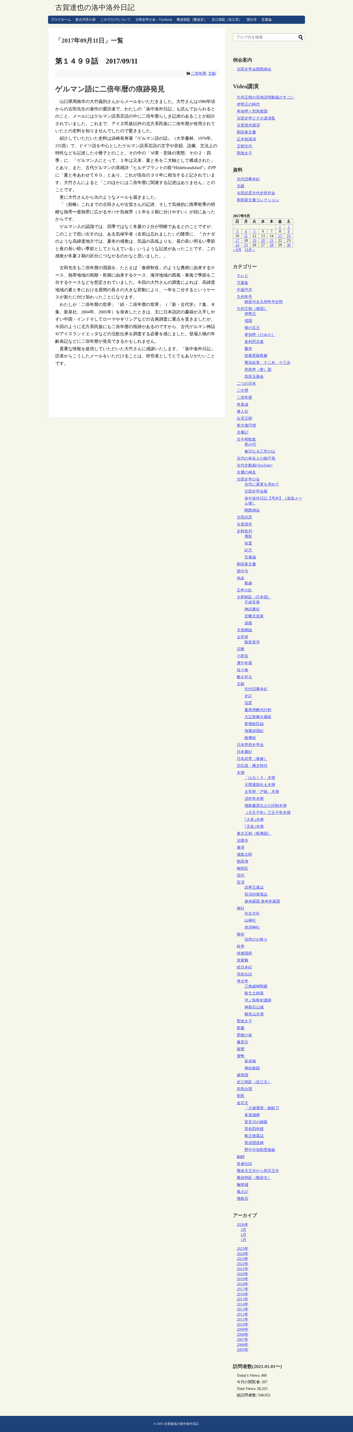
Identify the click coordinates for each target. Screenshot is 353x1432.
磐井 (248, 349)
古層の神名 (246, 472)
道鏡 (248, 623)
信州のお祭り (256, 939)
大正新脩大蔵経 (257, 717)
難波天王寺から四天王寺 (258, 1171)
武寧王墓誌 (254, 887)
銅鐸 (240, 1157)
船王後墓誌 (254, 1136)
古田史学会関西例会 (254, 69)
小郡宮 (242, 656)
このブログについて (115, 19)
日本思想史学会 (250, 745)
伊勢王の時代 (248, 104)
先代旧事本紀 (248, 179)
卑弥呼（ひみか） (259, 335)
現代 (240, 875)
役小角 (242, 670)
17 (237, 240)
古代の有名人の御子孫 (256, 458)
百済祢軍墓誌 (256, 894)
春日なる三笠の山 (259, 451)
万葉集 (242, 283)
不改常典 (252, 602)
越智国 (242, 1075)
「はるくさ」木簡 (259, 778)
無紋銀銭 (252, 1068)
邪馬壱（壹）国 (257, 370)
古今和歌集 (246, 439)
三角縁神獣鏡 (256, 986)
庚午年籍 (244, 663)
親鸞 (240, 1049)
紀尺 (248, 550)
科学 (240, 946)
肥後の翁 (244, 1035)
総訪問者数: (247, 1395)
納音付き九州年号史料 (263, 302)
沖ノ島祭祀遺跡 (257, 1000)
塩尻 (248, 703)
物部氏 (242, 868)
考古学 (242, 981)
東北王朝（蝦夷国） (254, 833)
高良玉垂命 (254, 376)
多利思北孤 (254, 342)
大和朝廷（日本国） (254, 597)
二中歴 (242, 390)
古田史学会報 (256, 491)
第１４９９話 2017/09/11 (96, 61)
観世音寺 (252, 642)
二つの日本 (246, 383)
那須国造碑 (254, 1143)
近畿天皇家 (254, 616)
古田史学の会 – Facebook (153, 19)
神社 (240, 908)
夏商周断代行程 (257, 710)
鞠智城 (242, 1185)
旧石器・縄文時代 (252, 766)
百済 (240, 882)
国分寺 (252, 19)
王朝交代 (244, 146)
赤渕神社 (252, 927)
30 (289, 245)
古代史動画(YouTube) (254, 465)
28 (272, 245)
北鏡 (240, 186)
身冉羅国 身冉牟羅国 (262, 901)
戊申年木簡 (254, 799)
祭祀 (240, 934)
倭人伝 (242, 411)
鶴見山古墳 (254, 1014)
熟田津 (242, 861)
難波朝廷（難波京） (192, 19)
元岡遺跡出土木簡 (259, 785)
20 (263, 240)
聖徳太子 (244, 153)
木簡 (240, 773)
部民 (240, 1096)
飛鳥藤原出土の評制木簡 (265, 806)
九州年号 (244, 297)
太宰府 (242, 637)
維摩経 (250, 738)
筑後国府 (244, 953)
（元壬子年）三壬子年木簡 (267, 813)
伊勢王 (250, 314)
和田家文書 (246, 132)
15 (280, 236)
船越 (248, 583)
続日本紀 (244, 967)
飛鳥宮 (242, 1199)
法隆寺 (242, 840)
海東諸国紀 (254, 731)
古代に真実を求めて (261, 484)
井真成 (242, 404)
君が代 (250, 444)
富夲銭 (250, 1061)
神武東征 (252, 609)
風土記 (242, 1192)
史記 (248, 696)
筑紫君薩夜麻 (256, 356)
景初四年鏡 (254, 1129)
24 (237, 245)
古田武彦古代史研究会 (256, 193)
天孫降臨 (244, 630)
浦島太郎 (244, 854)
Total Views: (247, 1389)
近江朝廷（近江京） (227, 19)
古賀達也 (244, 524)
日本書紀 (244, 752)
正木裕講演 (246, 139)
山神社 (250, 920)
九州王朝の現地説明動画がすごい (265, 97)
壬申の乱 (244, 590)
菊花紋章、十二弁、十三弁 (267, 363)
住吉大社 (252, 913)
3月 (243, 1230)
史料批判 (244, 531)
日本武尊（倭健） (252, 759)
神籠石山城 (254, 1007)
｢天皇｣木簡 (254, 826)
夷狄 (248, 536)
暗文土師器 (254, 993)
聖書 (240, 1028)
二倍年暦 (198, 73)
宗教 (240, 649)
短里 (248, 543)
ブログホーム (61, 19)
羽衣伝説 (244, 974)
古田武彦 (244, 517)
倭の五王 (252, 328)
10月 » (249, 250)
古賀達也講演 (248, 125)
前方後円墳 (246, 425)
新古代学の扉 (85, 19)
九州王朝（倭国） (252, 309)
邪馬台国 (244, 1089)
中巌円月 (244, 290)
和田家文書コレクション (258, 200)
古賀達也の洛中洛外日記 (95, 7)
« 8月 (237, 250)
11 (246, 236)
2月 (243, 1235)
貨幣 (240, 1056)
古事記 (242, 432)
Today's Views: (249, 1375)
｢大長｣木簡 (254, 819)
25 (246, 245)
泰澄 (240, 847)
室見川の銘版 (256, 1122)
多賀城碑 (252, 1115)
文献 (212, 73)
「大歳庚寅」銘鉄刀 (261, 1108)
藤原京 (242, 1042)
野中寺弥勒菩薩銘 (259, 1150)
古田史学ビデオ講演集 (256, 118)
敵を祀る (244, 677)
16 (289, 236)
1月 (243, 1240)
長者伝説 (244, 1164)
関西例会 (252, 510)
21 (272, 240)
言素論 (267, 19)
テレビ (242, 276)
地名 (240, 578)
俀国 (248, 321)
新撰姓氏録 (254, 724)
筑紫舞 (242, 960)
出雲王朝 (244, 418)
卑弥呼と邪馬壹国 (252, 111)
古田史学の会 (248, 479)
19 (254, 240)
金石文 (242, 1103)
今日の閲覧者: (249, 1382)
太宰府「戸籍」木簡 (261, 792)
